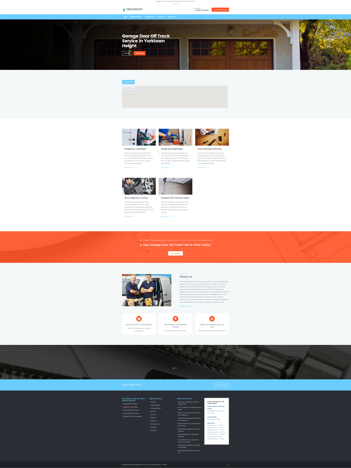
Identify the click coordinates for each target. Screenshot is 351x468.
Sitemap (164, 464)
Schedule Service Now (220, 9)
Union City (153, 414)
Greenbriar (154, 430)
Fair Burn (153, 411)
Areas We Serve (135, 17)
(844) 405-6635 (202, 10)
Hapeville (153, 418)
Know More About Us (186, 306)
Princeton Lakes (155, 424)
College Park (154, 421)
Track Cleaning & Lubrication (131, 410)
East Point (153, 427)
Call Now (127, 53)
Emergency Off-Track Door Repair (132, 416)
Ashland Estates (155, 405)
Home (125, 17)
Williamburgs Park (156, 408)
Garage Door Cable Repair (130, 404)
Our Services (149, 17)
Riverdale (153, 402)
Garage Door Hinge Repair (130, 407)
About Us (161, 17)
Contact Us (175, 4)
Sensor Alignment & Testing (131, 413)
